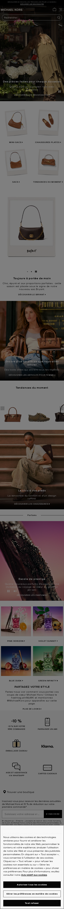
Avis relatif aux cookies (34, 874)
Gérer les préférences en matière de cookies (32, 893)
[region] (32, 867)
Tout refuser (32, 903)
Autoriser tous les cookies (32, 884)
